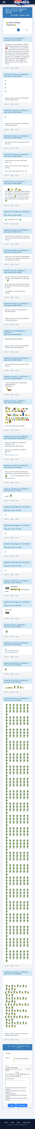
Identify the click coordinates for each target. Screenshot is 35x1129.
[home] (21, 2)
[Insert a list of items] (8, 1076)
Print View (8, 12)
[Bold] (6, 1074)
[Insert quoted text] (10, 1076)
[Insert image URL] (24, 1074)
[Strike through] (12, 1074)
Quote (17, 68)
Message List (22, 9)
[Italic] (8, 1074)
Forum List (13, 9)
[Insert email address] (27, 1074)
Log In (20, 11)
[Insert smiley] (20, 1076)
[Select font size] (20, 1074)
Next (27, 15)
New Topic (8, 11)
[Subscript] (14, 1074)
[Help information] (29, 1074)
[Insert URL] (22, 1074)
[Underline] (10, 1074)
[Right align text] (18, 1076)
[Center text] (16, 1076)
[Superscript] (16, 1074)
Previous (22, 15)
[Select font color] (18, 1074)
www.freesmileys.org (11, 652)
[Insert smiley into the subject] (14, 1061)
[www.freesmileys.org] (11, 455)
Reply (12, 68)
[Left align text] (14, 1076)
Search (15, 11)
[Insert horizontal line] (6, 1076)
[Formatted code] (12, 1076)
